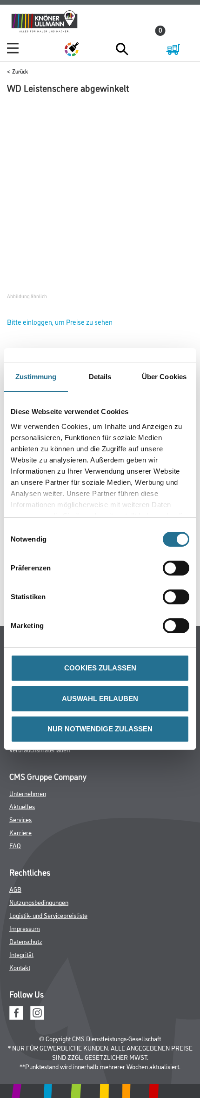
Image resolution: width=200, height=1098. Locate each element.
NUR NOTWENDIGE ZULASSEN (100, 729)
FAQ (15, 845)
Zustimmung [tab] (36, 377)
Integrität (21, 954)
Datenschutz (25, 941)
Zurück (20, 71)
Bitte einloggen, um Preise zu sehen (60, 322)
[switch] (178, 568)
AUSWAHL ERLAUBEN (100, 699)
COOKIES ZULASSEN (100, 668)
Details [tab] (100, 377)
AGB (15, 888)
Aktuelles (22, 806)
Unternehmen (27, 793)
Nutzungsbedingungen (38, 901)
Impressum (24, 928)
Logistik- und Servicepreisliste (48, 915)
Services (20, 819)
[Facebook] (16, 1012)
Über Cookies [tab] (164, 377)
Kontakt (19, 967)
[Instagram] (37, 1012)
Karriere (20, 832)
